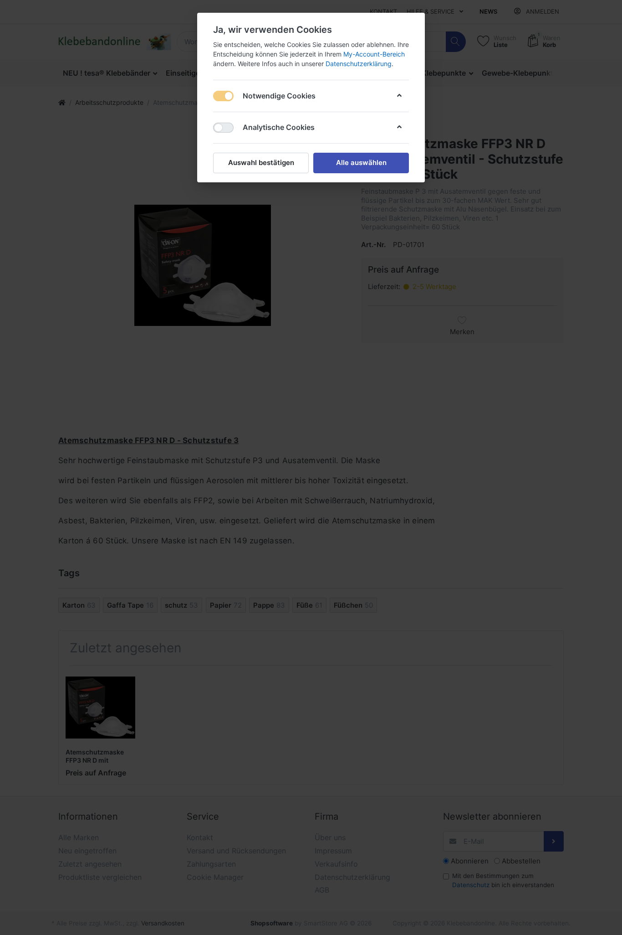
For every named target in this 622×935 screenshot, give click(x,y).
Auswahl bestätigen (261, 162)
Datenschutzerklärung (359, 63)
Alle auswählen (361, 162)
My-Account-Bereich (374, 54)
